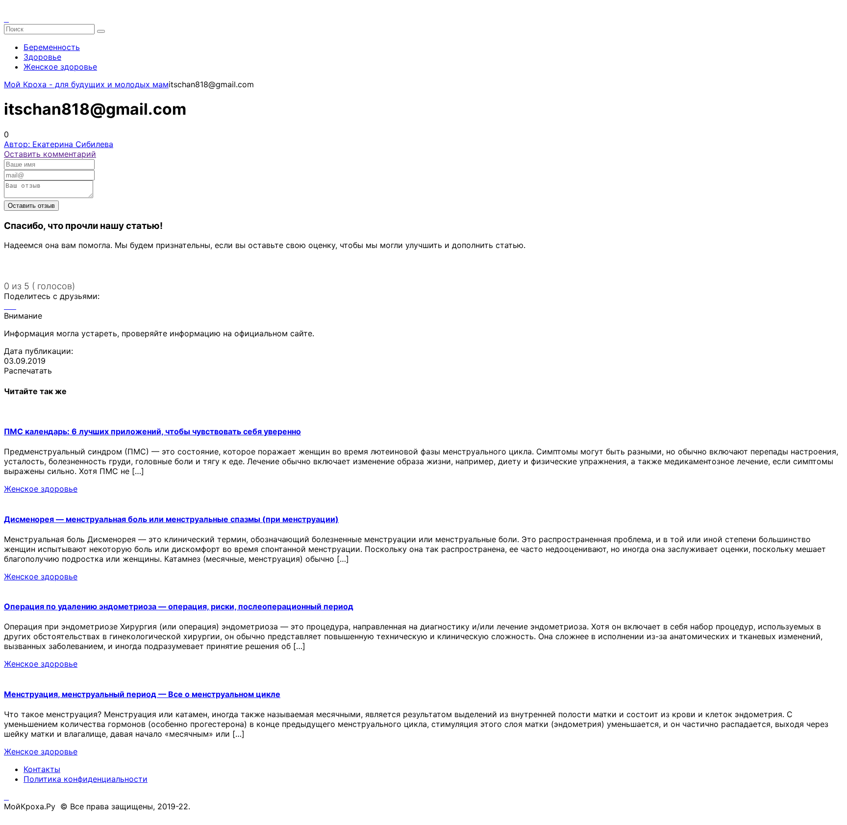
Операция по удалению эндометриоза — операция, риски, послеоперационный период (178, 606)
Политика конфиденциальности (86, 779)
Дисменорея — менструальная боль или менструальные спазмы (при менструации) (171, 519)
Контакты (42, 769)
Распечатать (28, 370)
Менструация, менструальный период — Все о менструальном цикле (142, 694)
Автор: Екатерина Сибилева (58, 144)
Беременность (52, 47)
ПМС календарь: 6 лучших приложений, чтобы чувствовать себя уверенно (152, 431)
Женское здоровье (60, 67)
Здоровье (42, 57)
